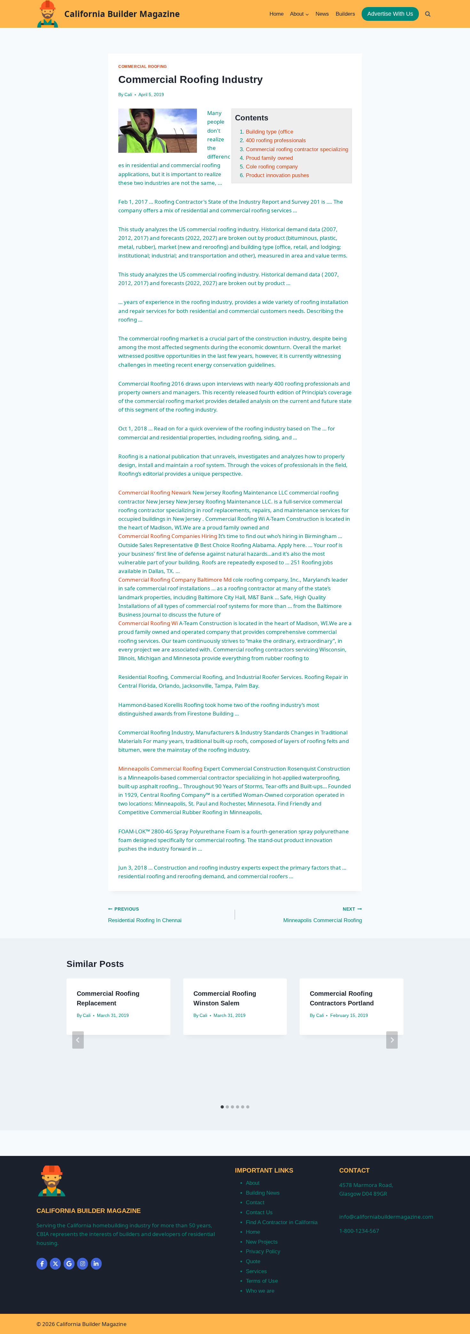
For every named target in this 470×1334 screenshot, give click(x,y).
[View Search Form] (428, 14)
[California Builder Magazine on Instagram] (82, 1264)
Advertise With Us (390, 14)
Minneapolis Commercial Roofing (160, 768)
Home (277, 14)
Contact (255, 1202)
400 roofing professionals (276, 140)
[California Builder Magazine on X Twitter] (55, 1264)
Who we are (260, 1291)
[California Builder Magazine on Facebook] (41, 1264)
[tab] (222, 1107)
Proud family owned (269, 158)
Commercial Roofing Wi (148, 623)
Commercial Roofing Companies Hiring (167, 536)
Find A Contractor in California (281, 1222)
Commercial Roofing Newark (154, 492)
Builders (345, 14)
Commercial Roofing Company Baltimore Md (174, 579)
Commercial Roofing (142, 66)
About (253, 1183)
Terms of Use (262, 1281)
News (322, 14)
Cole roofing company (272, 167)
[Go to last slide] (78, 1040)
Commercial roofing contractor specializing (297, 149)
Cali (128, 94)
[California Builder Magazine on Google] (69, 1264)
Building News (263, 1193)
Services (256, 1271)
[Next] (392, 1040)
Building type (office (269, 132)
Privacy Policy (263, 1251)
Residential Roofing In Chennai (145, 915)
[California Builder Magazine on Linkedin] (96, 1264)
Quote (253, 1261)
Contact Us (259, 1212)
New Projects (262, 1242)
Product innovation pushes (277, 175)
